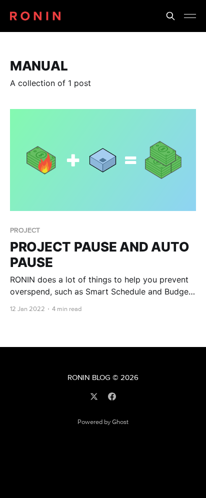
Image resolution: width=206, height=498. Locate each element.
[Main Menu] (190, 16)
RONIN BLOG (89, 378)
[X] (94, 396)
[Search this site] (170, 16)
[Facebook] (112, 396)
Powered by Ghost (103, 422)
